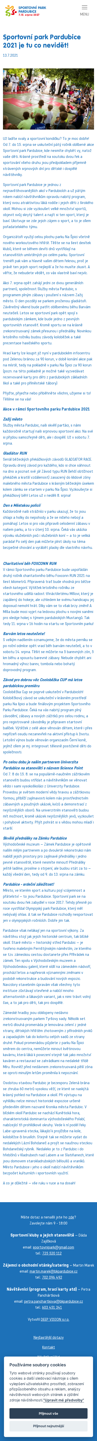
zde (71, 1217)
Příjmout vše (48, 1413)
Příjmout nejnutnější (48, 1426)
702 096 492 (52, 1277)
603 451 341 (52, 1307)
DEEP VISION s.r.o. (55, 1319)
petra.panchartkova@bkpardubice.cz (53, 1301)
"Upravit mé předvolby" (63, 1400)
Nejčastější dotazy (49, 1337)
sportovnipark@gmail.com (53, 1247)
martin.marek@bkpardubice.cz (54, 1271)
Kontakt (48, 1347)
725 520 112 (52, 1253)
